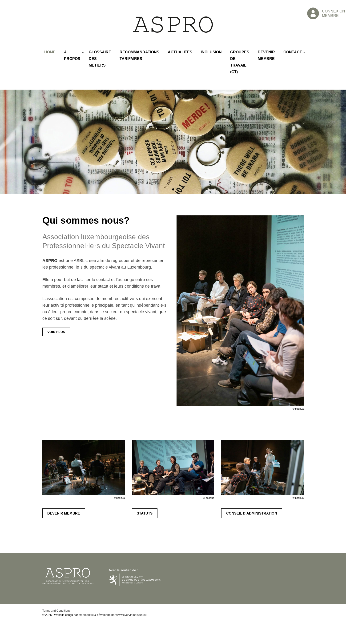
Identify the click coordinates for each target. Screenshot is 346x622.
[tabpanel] (173, 142)
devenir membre (63, 513)
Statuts (145, 513)
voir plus (56, 332)
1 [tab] (173, 189)
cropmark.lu (86, 615)
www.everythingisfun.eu (131, 615)
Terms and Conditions (56, 610)
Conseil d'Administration (251, 513)
